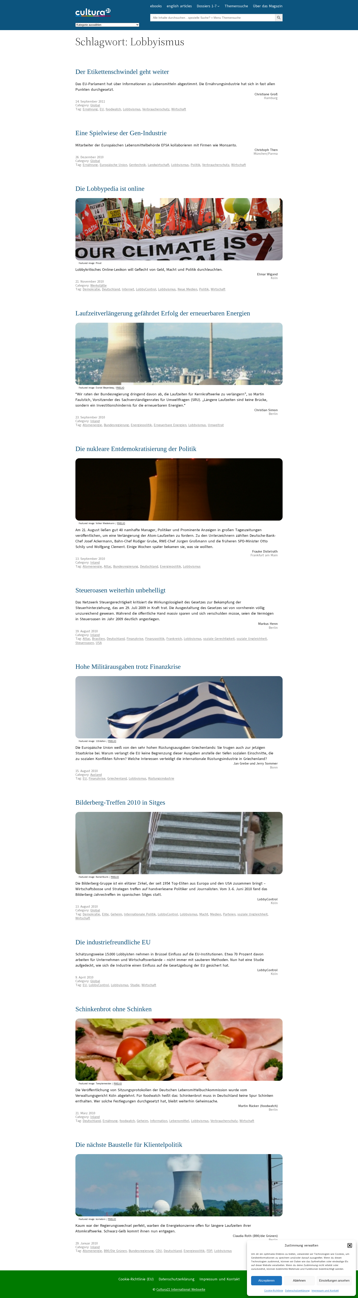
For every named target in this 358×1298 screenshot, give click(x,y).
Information (158, 1121)
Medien (215, 914)
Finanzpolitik (154, 638)
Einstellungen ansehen (334, 1280)
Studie (135, 985)
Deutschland (111, 289)
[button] (350, 1245)
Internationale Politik (140, 914)
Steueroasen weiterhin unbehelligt (120, 590)
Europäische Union (113, 165)
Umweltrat (216, 425)
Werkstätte (98, 285)
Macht (203, 914)
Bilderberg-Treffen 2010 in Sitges (120, 802)
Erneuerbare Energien (170, 425)
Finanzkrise (135, 638)
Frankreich (174, 638)
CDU (159, 1251)
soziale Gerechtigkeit (219, 638)
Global (95, 105)
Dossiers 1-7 (206, 6)
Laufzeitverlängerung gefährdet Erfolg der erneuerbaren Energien (162, 313)
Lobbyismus (131, 109)
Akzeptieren (266, 1280)
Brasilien (98, 638)
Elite (105, 914)
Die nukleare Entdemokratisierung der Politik (135, 448)
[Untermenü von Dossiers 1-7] (218, 6)
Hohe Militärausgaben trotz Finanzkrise (128, 666)
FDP (209, 1251)
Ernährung (90, 109)
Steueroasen (84, 643)
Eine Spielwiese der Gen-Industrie (121, 133)
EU (102, 109)
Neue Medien (187, 289)
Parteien (229, 914)
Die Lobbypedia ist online (109, 188)
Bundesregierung (116, 425)
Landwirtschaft (158, 165)
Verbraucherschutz (155, 109)
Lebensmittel (179, 1121)
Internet (128, 289)
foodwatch (113, 109)
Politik (195, 165)
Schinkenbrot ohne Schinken (113, 1009)
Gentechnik (137, 165)
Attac (107, 566)
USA (99, 643)
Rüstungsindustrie (161, 778)
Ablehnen (299, 1280)
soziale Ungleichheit (252, 638)
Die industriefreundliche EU (113, 942)
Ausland (96, 774)
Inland (95, 421)
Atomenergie (92, 425)
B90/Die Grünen (115, 1251)
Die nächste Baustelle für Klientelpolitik (128, 1144)
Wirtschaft (178, 109)
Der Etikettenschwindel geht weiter (122, 71)
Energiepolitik (141, 425)
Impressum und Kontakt (325, 1290)
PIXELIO (120, 387)
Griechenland (117, 778)
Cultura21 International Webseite (180, 1289)
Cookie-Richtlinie (273, 1290)
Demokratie (91, 289)
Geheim (116, 914)
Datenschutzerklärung (297, 1290)
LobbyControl (146, 289)
